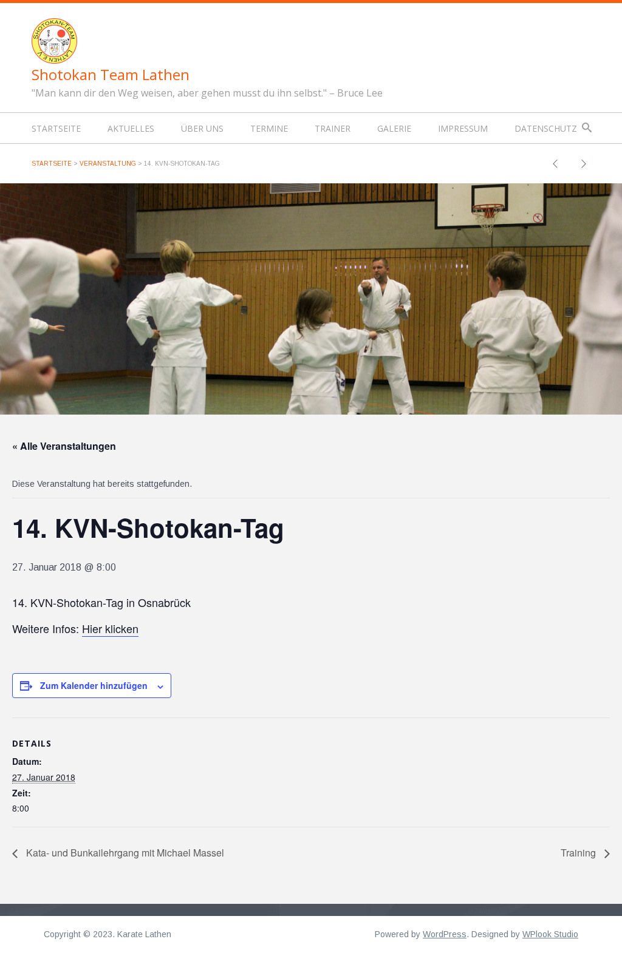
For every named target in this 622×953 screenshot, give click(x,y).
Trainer (332, 128)
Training (579, 853)
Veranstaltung (108, 163)
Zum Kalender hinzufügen (94, 685)
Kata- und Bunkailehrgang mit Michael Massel (124, 853)
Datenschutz (545, 128)
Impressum (463, 128)
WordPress (444, 934)
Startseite (56, 128)
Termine (269, 128)
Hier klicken (110, 628)
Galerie (394, 128)
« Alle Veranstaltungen (64, 446)
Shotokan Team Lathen (111, 74)
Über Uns (202, 128)
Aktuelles (131, 128)
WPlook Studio (550, 934)
